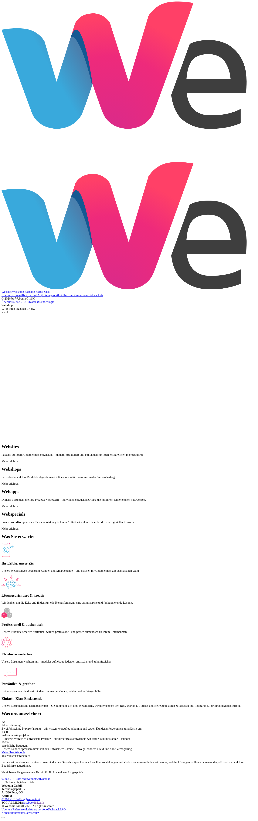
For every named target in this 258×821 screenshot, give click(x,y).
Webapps (29, 291)
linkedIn (39, 802)
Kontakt (45, 778)
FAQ (63, 809)
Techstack (54, 809)
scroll (5, 312)
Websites (7, 291)
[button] (20, 302)
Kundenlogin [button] (46, 302)
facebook (28, 802)
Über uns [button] (7, 302)
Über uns (7, 809)
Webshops (18, 291)
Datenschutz (31, 812)
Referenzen (19, 809)
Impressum (17, 812)
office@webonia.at (28, 778)
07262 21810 (9, 778)
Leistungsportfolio (37, 809)
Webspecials (42, 291)
